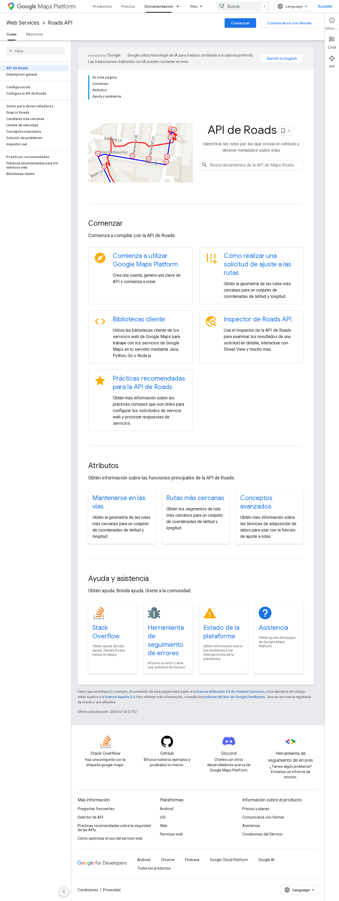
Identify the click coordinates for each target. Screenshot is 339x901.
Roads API (60, 23)
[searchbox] (35, 51)
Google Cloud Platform (229, 860)
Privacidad (112, 890)
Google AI (266, 860)
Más (194, 6)
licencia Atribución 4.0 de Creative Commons (231, 692)
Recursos (34, 34)
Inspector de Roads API (258, 319)
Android (166, 809)
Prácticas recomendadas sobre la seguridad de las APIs (114, 828)
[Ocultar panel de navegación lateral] (64, 891)
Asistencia (273, 628)
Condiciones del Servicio (262, 834)
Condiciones (88, 890)
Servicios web (171, 834)
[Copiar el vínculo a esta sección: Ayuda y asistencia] (156, 579)
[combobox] (243, 6)
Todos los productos (154, 868)
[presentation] (196, 223)
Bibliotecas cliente (139, 319)
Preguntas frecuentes (96, 809)
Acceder (325, 6)
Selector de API (90, 817)
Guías (11, 34)
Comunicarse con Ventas (289, 23)
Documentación (159, 6)
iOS (163, 817)
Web (163, 826)
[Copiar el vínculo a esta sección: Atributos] (126, 466)
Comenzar (240, 23)
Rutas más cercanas (195, 498)
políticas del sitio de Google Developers (234, 697)
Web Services (22, 23)
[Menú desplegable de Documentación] (179, 6)
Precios (128, 6)
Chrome (168, 860)
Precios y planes (255, 809)
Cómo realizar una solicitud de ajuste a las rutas (257, 264)
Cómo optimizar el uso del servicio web (110, 838)
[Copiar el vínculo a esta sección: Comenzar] (130, 224)
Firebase (192, 860)
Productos (102, 6)
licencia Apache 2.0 (120, 697)
